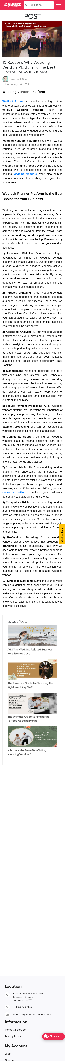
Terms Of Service (15, 1030)
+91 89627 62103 (22, 1007)
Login (8, 1054)
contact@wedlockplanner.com (32, 1014)
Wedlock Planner (13, 101)
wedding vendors (25, 174)
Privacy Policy (13, 1036)
